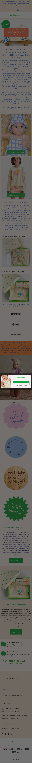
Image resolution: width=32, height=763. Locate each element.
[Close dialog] (30, 375)
